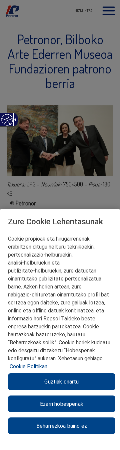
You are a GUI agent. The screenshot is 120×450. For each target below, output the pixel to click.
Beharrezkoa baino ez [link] (61, 426)
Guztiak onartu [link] (61, 382)
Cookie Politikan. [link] (29, 366)
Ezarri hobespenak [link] (61, 404)
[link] (6, 123)
